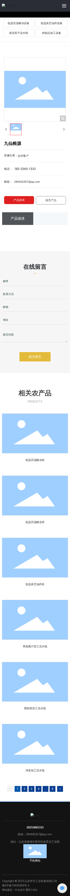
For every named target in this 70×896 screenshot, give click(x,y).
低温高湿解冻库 (35, 522)
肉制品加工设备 (51, 33)
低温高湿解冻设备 (18, 23)
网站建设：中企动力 (13, 889)
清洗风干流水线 (18, 33)
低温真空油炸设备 (51, 23)
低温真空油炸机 (35, 584)
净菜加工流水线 (35, 770)
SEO (35, 889)
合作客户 (23, 155)
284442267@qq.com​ (27, 181)
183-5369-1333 (25, 169)
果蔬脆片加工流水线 (35, 646)
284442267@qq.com (39, 834)
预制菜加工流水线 (35, 708)
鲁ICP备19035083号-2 (15, 885)
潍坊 (28, 889)
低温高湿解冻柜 (35, 460)
